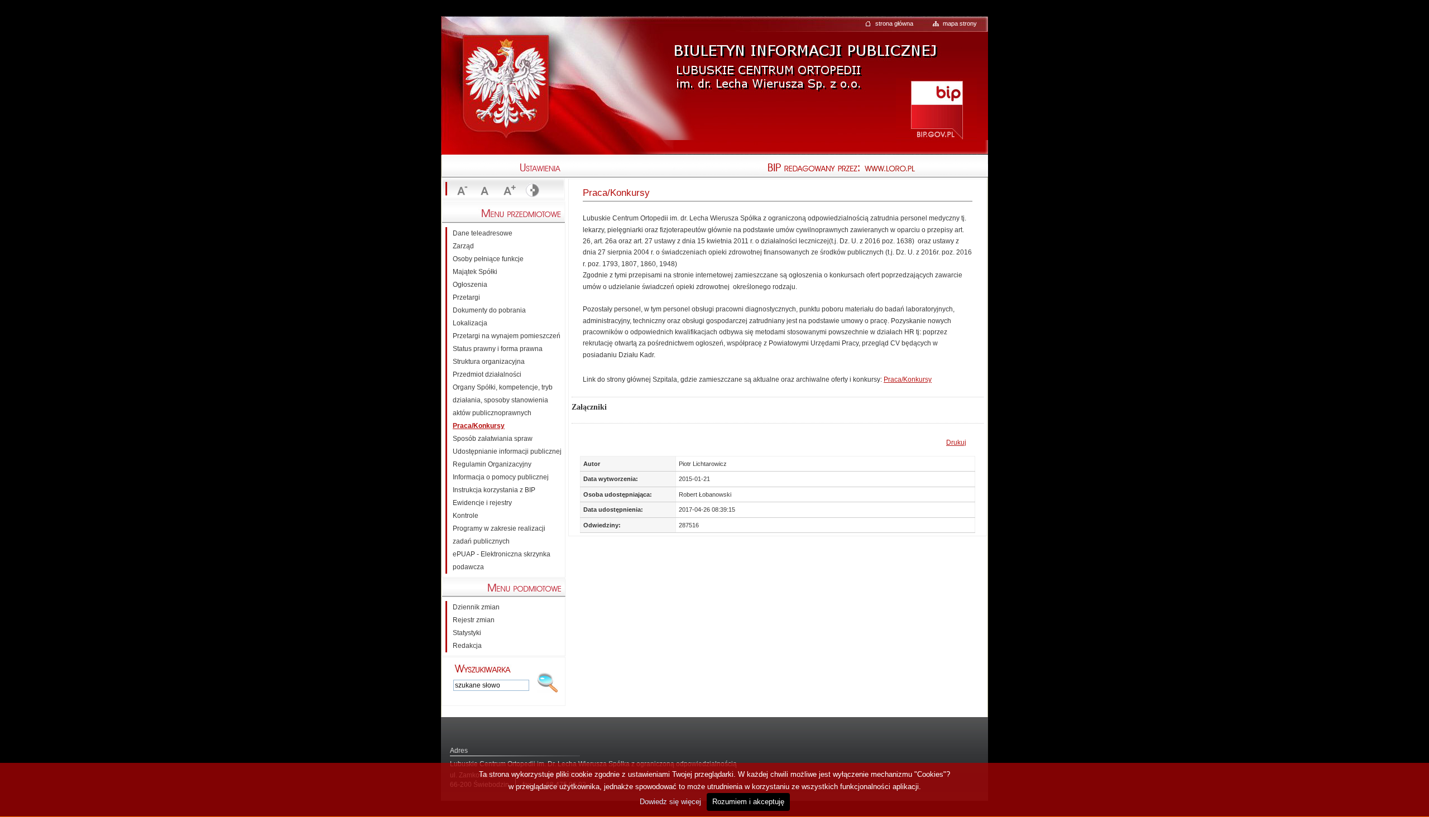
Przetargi (466, 297)
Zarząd (463, 246)
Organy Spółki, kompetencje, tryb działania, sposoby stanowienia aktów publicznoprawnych (503, 400)
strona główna (894, 23)
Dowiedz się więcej (670, 801)
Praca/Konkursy (908, 379)
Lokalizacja (470, 323)
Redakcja (467, 646)
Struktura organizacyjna (489, 362)
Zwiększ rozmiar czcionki (508, 190)
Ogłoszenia (470, 285)
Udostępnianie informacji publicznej (507, 451)
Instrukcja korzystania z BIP (494, 490)
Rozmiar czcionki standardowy (484, 190)
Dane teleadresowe (482, 233)
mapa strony (960, 23)
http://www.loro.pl (927, 168)
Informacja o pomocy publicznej (501, 477)
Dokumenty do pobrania (489, 310)
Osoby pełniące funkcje (488, 259)
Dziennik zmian (476, 607)
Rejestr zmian (474, 620)
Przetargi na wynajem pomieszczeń (506, 336)
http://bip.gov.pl (936, 109)
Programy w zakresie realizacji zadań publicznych (499, 535)
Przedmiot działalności (487, 374)
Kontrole (465, 516)
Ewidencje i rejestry (482, 503)
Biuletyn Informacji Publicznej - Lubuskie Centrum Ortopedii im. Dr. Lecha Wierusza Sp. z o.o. (804, 58)
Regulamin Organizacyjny (492, 464)
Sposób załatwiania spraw (493, 439)
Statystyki (467, 633)
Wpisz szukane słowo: (482, 668)
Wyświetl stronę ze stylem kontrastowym (531, 190)
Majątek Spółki (475, 272)
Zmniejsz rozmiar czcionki (461, 190)
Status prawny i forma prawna (498, 349)
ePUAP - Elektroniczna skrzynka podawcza (501, 560)
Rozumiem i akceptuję (748, 801)
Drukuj (956, 442)
